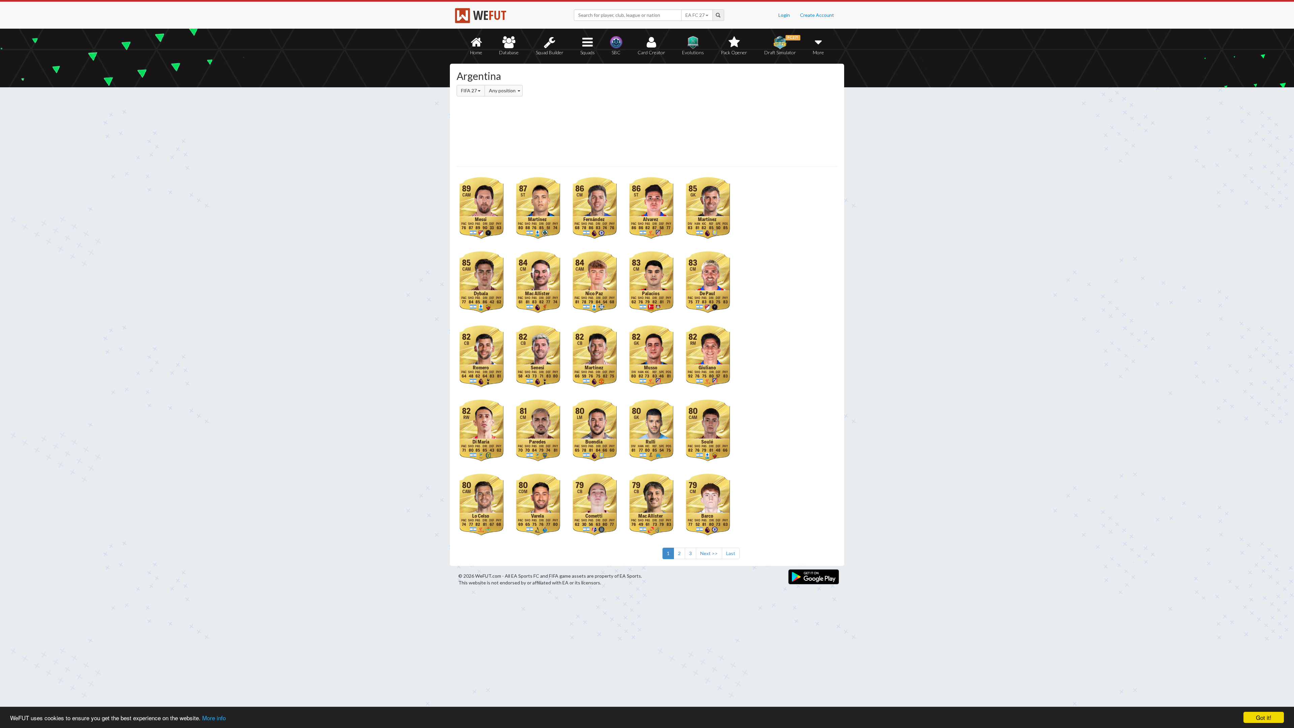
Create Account (817, 15)
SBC (616, 52)
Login (784, 15)
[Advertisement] (712, 116)
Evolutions (693, 52)
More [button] (818, 52)
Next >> (709, 553)
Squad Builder (549, 52)
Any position (503, 90)
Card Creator (651, 52)
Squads (587, 52)
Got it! (1263, 717)
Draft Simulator (781, 45)
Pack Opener (734, 52)
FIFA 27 (469, 90)
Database (509, 52)
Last (730, 553)
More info (214, 718)
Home (476, 52)
